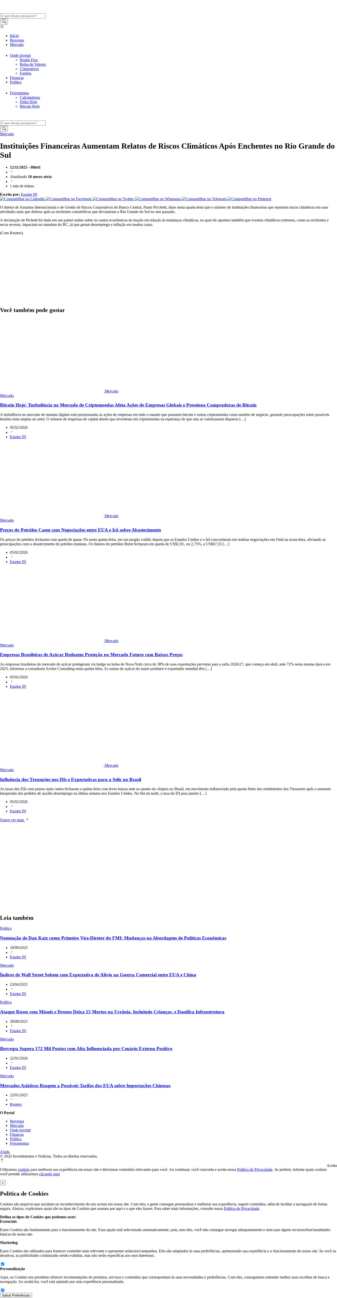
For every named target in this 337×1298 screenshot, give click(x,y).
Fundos (25, 73)
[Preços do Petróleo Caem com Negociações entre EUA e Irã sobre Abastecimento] (52, 516)
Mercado (17, 44)
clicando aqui (49, 1174)
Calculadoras (30, 97)
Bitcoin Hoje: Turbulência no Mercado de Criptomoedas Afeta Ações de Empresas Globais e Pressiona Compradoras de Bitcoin (128, 405)
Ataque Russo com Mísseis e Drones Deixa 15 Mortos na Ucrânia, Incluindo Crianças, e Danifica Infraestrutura (112, 1011)
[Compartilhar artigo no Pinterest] (249, 199)
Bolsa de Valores (33, 64)
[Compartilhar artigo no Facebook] (69, 199)
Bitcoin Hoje (30, 106)
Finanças (17, 78)
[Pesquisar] (4, 22)
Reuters (16, 1104)
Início (14, 36)
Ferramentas (19, 93)
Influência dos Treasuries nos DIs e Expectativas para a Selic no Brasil (70, 779)
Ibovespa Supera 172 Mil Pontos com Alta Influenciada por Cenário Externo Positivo (86, 1048)
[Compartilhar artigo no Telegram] (204, 199)
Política (15, 82)
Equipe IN (29, 194)
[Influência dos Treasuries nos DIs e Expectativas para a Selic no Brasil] (52, 765)
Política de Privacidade (255, 1169)
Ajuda (5, 1152)
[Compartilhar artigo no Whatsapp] (158, 199)
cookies (24, 1169)
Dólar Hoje (28, 102)
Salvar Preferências (16, 1295)
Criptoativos (29, 69)
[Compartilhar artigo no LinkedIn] (23, 199)
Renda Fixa (29, 60)
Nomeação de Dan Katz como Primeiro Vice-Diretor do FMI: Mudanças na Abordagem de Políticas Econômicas (113, 938)
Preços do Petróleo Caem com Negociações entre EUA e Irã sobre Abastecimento (80, 529)
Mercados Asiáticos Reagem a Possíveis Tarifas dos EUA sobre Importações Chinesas (85, 1085)
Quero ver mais (12, 820)
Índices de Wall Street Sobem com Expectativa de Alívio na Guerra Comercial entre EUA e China (98, 974)
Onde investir (20, 55)
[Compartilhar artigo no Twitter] (113, 199)
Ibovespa (17, 40)
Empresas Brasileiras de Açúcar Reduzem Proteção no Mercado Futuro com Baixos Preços (91, 654)
